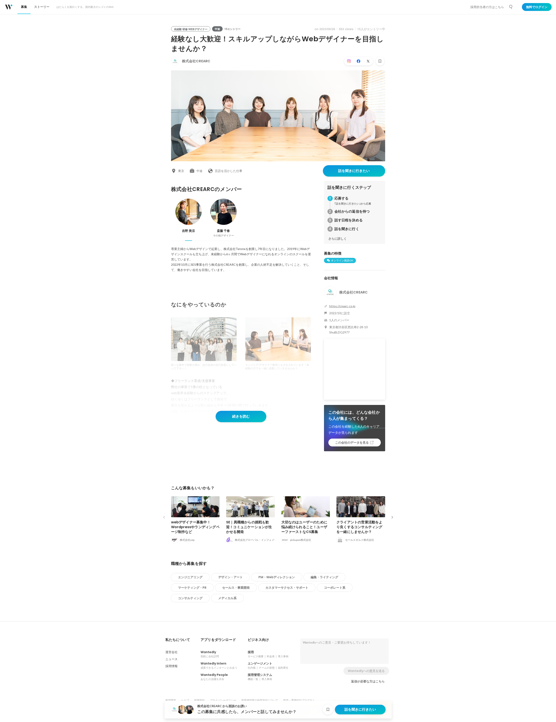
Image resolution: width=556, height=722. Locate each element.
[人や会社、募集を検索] (511, 7)
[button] (177, 639)
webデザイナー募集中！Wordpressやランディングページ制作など (195, 527)
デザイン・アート (230, 577)
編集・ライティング (324, 577)
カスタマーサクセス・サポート (286, 587)
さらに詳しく (337, 238)
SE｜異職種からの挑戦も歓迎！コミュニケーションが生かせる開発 (249, 527)
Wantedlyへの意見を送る (366, 671)
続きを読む (241, 416)
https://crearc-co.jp (342, 306)
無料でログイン (536, 7)
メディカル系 (227, 598)
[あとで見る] (380, 61)
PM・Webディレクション (276, 577)
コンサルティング (190, 598)
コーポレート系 (334, 587)
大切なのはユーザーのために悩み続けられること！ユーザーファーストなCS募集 (304, 527)
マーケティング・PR (192, 587)
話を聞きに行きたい (354, 170)
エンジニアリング (190, 577)
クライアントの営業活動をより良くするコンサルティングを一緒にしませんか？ (359, 527)
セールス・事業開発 (236, 587)
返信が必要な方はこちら (368, 681)
